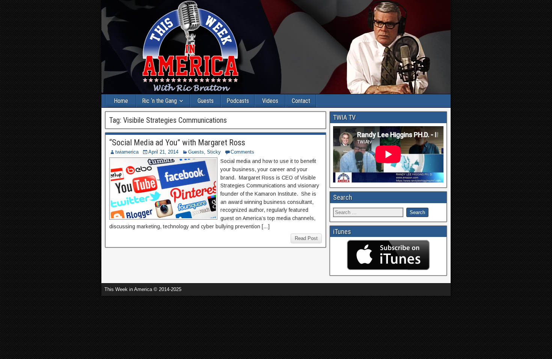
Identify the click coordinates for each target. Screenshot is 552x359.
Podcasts (237, 100)
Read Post (306, 238)
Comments (242, 152)
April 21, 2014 (163, 152)
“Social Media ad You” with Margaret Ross (177, 142)
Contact (301, 100)
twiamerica (127, 152)
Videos (270, 100)
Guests (206, 100)
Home (121, 100)
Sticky (214, 152)
